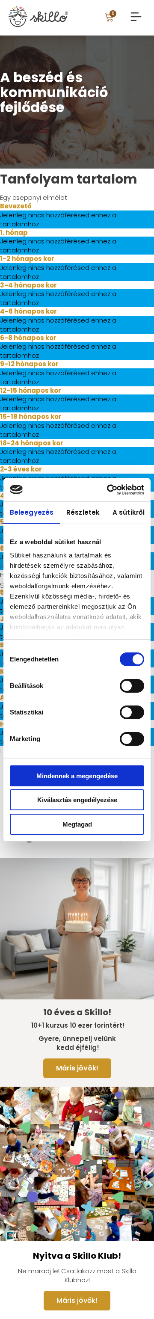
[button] (135, 17)
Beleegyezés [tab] (31, 512)
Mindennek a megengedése (77, 776)
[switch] (132, 686)
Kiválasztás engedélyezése (77, 799)
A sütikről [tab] (129, 512)
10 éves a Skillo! (77, 1012)
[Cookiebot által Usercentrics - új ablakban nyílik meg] (108, 489)
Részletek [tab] (83, 512)
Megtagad (77, 824)
